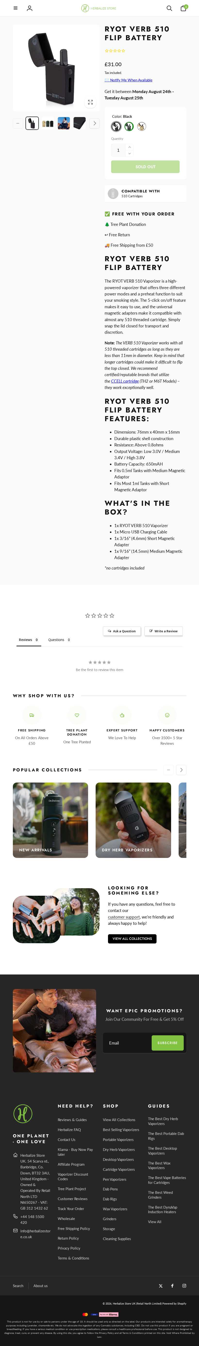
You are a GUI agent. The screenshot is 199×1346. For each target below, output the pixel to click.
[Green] (129, 126)
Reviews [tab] (25, 639)
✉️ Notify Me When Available (128, 80)
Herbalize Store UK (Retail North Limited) (137, 1303)
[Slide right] (94, 123)
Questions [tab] (56, 639)
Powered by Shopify (174, 1303)
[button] (15, 8)
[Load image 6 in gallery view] (80, 123)
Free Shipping (32, 730)
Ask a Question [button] (124, 631)
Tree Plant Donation (77, 732)
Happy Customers (167, 730)
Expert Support (122, 730)
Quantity (117, 138)
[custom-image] (23, 1122)
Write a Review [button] (166, 631)
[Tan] (141, 126)
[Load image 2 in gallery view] (48, 123)
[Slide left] (18, 123)
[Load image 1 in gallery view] (32, 123)
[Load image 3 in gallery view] (64, 123)
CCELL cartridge (125, 381)
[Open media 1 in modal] (56, 68)
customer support (124, 916)
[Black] (116, 126)
